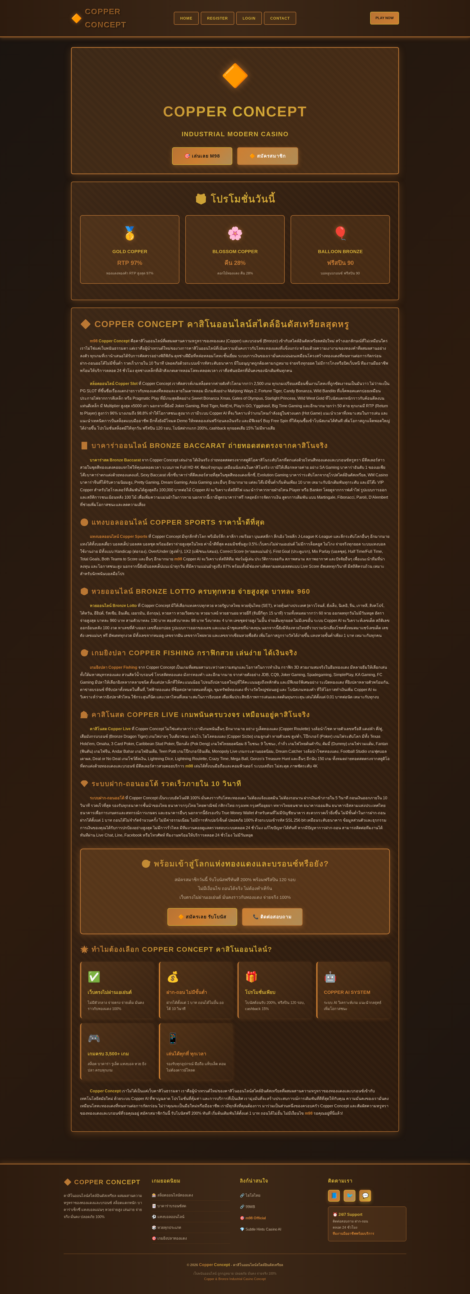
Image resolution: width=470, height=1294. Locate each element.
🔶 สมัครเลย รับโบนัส (202, 916)
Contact (280, 18)
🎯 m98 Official (253, 1218)
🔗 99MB (247, 1207)
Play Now (385, 18)
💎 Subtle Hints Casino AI (260, 1229)
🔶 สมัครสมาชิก (267, 156)
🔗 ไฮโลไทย (250, 1195)
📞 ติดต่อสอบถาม (272, 916)
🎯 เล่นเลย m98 (202, 156)
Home (186, 18)
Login (249, 18)
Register (217, 18)
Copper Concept (106, 18)
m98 (94, 341)
